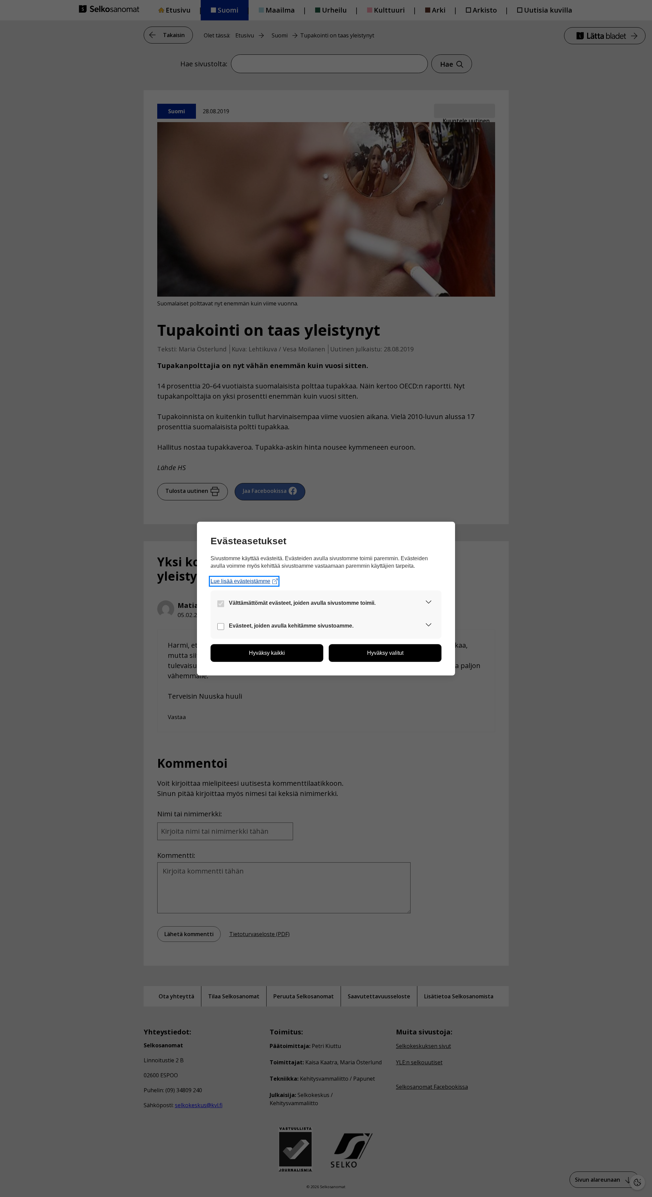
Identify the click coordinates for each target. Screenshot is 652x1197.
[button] (428, 603)
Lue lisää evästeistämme (240, 581)
